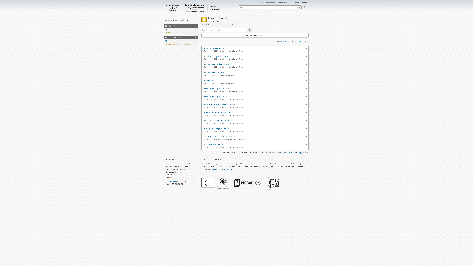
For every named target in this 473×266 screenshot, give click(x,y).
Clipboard (305, 7)
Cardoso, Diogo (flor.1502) (216, 56)
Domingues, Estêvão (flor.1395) (218, 64)
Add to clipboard (306, 48)
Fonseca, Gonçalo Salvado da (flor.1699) (222, 104)
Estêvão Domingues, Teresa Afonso (178, 44)
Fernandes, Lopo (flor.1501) (217, 88)
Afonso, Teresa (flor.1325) (216, 48)
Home (261, 1)
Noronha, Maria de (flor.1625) (218, 120)
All (166, 29)
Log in (304, 1)
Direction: (294, 41)
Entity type (170, 25)
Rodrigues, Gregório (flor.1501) (218, 128)
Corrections (270, 1)
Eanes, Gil (208, 80)
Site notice (295, 1)
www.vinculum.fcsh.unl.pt (175, 187)
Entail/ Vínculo (172, 37)
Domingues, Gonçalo (214, 72)
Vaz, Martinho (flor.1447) (215, 144)
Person (167, 33)
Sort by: (279, 41)
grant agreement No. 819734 (221, 169)
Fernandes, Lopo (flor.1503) (217, 96)
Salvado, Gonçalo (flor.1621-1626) (219, 136)
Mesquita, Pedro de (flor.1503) (218, 112)
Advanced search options (255, 35)
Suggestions (283, 1)
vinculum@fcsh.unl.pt (178, 181)
